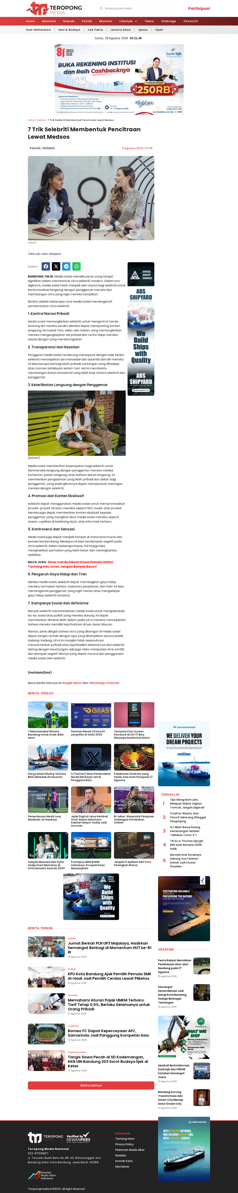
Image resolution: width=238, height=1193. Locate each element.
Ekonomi (105, 21)
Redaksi (120, 1155)
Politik (87, 21)
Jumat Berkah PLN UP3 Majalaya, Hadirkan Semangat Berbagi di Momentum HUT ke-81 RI (110, 948)
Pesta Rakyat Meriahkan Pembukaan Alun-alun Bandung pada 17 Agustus (174, 966)
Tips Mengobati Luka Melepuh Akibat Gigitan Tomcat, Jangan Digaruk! (187, 803)
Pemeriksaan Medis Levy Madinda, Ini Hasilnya (44, 818)
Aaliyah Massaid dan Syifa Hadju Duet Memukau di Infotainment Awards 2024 (46, 865)
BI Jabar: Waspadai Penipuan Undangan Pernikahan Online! (134, 820)
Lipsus (143, 30)
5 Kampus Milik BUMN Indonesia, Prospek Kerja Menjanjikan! (88, 865)
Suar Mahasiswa (38, 30)
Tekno (149, 21)
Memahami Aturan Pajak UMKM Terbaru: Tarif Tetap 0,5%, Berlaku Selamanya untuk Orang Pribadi (109, 1005)
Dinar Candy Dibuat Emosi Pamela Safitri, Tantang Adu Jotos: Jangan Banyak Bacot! (71, 564)
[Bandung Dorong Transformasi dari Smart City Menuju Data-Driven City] (201, 1097)
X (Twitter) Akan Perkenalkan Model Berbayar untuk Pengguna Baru (91, 777)
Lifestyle (126, 21)
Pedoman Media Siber (130, 1150)
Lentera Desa (121, 30)
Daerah (69, 21)
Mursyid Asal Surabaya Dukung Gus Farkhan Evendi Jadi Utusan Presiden (185, 860)
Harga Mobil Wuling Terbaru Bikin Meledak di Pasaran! (47, 775)
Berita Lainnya (91, 1085)
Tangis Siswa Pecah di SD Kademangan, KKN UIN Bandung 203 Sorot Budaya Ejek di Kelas (108, 1061)
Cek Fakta (95, 30)
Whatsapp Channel (104, 683)
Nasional (49, 21)
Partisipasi (199, 8)
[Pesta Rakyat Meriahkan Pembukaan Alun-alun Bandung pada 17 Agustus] (201, 966)
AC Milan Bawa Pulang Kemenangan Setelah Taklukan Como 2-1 (185, 831)
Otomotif (191, 21)
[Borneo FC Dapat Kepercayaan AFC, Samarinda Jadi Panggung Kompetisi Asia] (46, 1034)
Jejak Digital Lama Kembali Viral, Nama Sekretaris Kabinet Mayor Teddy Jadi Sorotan (89, 821)
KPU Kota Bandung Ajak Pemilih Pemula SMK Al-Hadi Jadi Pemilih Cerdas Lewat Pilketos (109, 976)
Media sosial (36, 321)
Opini (159, 30)
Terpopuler (170, 795)
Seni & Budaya (69, 30)
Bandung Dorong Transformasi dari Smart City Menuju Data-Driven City (170, 1098)
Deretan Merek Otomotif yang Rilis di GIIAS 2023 (88, 733)
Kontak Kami (123, 1161)
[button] (46, 266)
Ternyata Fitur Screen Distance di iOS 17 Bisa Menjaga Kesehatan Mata (131, 735)
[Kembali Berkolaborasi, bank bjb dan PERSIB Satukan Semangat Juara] (201, 1071)
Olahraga (168, 21)
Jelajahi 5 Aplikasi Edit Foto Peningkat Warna (132, 863)
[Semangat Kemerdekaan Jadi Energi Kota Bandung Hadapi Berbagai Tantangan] (201, 992)
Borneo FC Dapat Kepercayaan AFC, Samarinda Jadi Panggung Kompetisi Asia (108, 1033)
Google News (72, 683)
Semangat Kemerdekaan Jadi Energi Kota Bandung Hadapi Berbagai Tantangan (172, 994)
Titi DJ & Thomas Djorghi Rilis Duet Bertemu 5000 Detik (186, 845)
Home (30, 21)
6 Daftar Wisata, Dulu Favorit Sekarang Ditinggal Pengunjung (188, 817)
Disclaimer (122, 1166)
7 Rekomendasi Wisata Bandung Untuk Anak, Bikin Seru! (46, 735)
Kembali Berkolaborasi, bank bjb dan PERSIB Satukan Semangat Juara (174, 1071)
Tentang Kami (124, 1139)
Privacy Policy (124, 1144)
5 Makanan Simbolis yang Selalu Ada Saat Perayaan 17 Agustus (133, 777)
